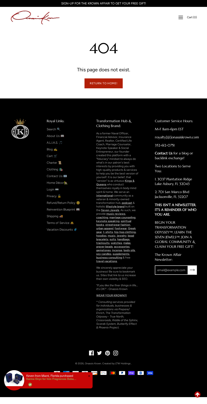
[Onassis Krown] (35, 17)
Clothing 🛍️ (55, 169)
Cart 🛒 (52, 156)
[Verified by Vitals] (30, 384)
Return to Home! (103, 83)
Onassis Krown (93, 363)
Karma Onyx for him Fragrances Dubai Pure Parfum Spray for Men (51, 378)
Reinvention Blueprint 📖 (63, 209)
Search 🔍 (54, 129)
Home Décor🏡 (57, 183)
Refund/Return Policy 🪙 (63, 203)
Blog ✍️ (52, 149)
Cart (192, 17)
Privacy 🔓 (54, 196)
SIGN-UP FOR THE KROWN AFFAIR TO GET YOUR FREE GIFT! (103, 3)
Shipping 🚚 (55, 216)
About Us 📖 (55, 136)
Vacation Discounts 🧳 (62, 229)
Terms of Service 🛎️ (60, 223)
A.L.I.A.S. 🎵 (55, 142)
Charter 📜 (54, 163)
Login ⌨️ (53, 189)
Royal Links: (55, 121)
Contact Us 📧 (57, 176)
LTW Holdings (123, 363)
